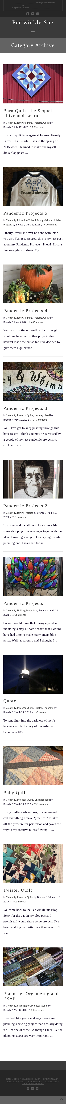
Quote (9, 700)
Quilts (46, 123)
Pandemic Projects (23, 603)
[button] (33, 33)
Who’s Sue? (11, 1081)
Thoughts (48, 708)
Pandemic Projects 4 (25, 310)
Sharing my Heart (31, 1079)
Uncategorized (42, 415)
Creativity (11, 123)
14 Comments (39, 420)
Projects (37, 123)
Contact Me (51, 1081)
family (20, 123)
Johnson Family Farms (33, 1084)
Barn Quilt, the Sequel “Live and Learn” (27, 113)
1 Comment (38, 127)
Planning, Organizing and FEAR (31, 996)
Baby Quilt (15, 792)
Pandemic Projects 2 (25, 505)
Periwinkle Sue (33, 22)
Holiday (57, 220)
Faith (22, 1081)
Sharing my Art (50, 1079)
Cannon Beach (35, 1081)
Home (8, 1079)
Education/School (26, 220)
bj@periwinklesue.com (20, 8)
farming (28, 123)
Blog (16, 1079)
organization (23, 1006)
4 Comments (38, 322)
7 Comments (50, 225)
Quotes (38, 708)
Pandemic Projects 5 (25, 213)
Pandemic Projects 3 (25, 408)
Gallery (48, 220)
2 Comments (19, 517)
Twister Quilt (17, 890)
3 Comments (19, 901)
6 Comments (19, 615)
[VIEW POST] (33, 83)
